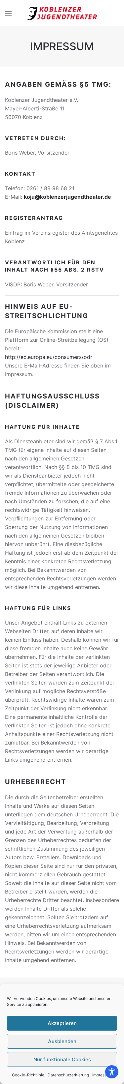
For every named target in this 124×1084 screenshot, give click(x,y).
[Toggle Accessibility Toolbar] (111, 1072)
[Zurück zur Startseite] (62, 13)
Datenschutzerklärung (68, 1074)
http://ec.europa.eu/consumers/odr (48, 357)
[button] (8, 13)
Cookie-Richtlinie (28, 1074)
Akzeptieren (62, 1023)
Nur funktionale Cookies (62, 1059)
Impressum (102, 1074)
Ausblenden (62, 1041)
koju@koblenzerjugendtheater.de (67, 196)
